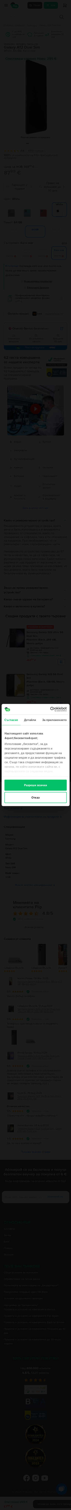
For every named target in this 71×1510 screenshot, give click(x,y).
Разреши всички (35, 785)
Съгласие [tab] (11, 719)
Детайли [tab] (30, 719)
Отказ (35, 797)
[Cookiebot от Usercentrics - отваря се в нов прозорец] (50, 709)
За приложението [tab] (54, 719)
